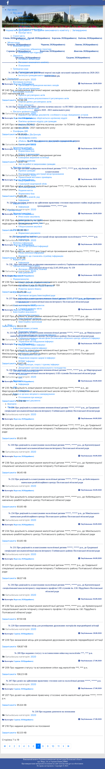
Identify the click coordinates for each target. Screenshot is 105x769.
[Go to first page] (5, 746)
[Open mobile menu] (104, 0)
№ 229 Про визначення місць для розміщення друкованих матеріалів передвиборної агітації (53, 625)
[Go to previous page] (9, 746)
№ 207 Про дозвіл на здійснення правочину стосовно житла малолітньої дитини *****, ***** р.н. (53, 681)
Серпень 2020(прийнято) (23, 634)
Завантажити (9, 438)
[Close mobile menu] (3, 7)
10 (53, 746)
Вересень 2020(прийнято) (24, 419)
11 (58, 746)
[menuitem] (12, 9)
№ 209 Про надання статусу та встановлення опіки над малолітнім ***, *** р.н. (53, 653)
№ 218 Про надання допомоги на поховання (53, 711)
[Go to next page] (63, 746)
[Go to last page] (68, 746)
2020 (33, 414)
